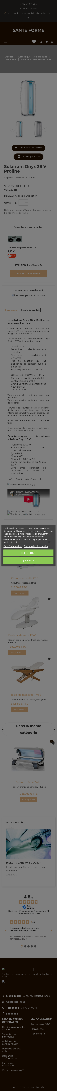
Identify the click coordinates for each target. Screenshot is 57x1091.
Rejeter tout (28, 553)
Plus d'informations (12, 546)
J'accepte (28, 560)
